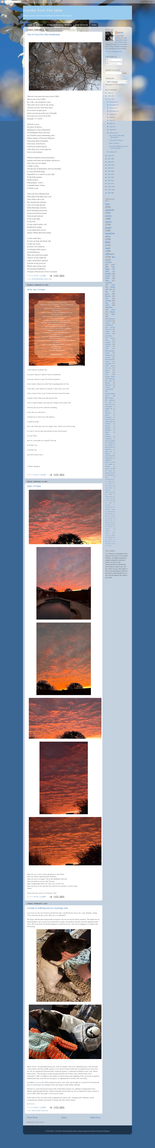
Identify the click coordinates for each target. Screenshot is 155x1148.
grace (107, 294)
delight (112, 312)
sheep (107, 370)
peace (106, 441)
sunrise (110, 539)
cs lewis (107, 498)
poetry (46, 279)
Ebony (107, 415)
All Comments (113, 64)
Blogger (106, 1131)
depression (108, 449)
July (111, 117)
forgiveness (110, 513)
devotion (107, 419)
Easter (107, 372)
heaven (107, 411)
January (112, 152)
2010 (109, 193)
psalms (107, 346)
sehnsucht (108, 413)
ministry (107, 528)
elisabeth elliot (109, 507)
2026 (109, 93)
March (112, 130)
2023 (109, 99)
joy (110, 368)
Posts (110, 60)
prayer (108, 227)
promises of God (110, 473)
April (111, 126)
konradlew (92, 1131)
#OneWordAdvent (109, 479)
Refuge (107, 383)
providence (108, 336)
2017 (109, 171)
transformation (110, 235)
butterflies (109, 307)
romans (113, 535)
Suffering (113, 492)
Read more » (31, 1104)
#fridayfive (108, 430)
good (113, 309)
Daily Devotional (82, 25)
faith (110, 402)
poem (106, 456)
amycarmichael (109, 496)
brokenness (108, 417)
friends (107, 334)
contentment (109, 325)
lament (107, 387)
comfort (107, 342)
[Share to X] (59, 276)
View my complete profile (113, 51)
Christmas (112, 379)
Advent (107, 323)
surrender (108, 282)
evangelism (108, 438)
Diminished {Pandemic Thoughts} (59, 25)
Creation (108, 262)
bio (113, 256)
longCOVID (109, 389)
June (111, 120)
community (112, 400)
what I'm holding (110, 272)
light (114, 468)
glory (106, 516)
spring (108, 537)
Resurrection (109, 398)
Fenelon (110, 483)
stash (107, 248)
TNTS (110, 494)
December (113, 102)
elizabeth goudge (110, 509)
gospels (113, 516)
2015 (109, 177)
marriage (107, 453)
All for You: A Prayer (36, 289)
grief (113, 284)
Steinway (108, 385)
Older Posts (95, 1117)
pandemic (107, 428)
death (110, 503)
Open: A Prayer (34, 486)
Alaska (107, 331)
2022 (109, 156)
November (113, 105)
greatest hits (108, 408)
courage (112, 327)
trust (50, 279)
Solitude (110, 464)
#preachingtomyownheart (110, 320)
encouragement (111, 511)
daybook (108, 344)
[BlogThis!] (57, 276)
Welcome (39, 25)
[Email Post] (50, 276)
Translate (120, 85)
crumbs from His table (43, 10)
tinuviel (120, 33)
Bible (108, 242)
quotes (108, 221)
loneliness (108, 423)
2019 (109, 165)
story (114, 537)
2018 (109, 168)
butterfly (107, 466)
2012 (109, 187)
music (107, 305)
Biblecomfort (111, 481)
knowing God (108, 522)
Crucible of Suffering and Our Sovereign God (47, 908)
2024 (109, 96)
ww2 (108, 545)
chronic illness (110, 376)
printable (107, 530)
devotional (107, 505)
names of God (109, 404)
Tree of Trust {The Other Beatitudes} (43, 34)
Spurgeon (108, 363)
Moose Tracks (36, 1110)
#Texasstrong (108, 458)
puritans (113, 441)
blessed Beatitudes (37, 279)
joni (109, 518)
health (112, 287)
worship (108, 300)
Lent (106, 374)
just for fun (110, 290)
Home (29, 25)
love (106, 298)
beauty (107, 432)
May (111, 123)
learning (107, 524)
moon (110, 471)
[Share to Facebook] (61, 276)
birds (113, 314)
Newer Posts (32, 1117)
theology (107, 541)
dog (106, 303)
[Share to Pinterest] (63, 276)
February (113, 133)
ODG (106, 492)
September (113, 111)
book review (110, 366)
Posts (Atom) (40, 1122)
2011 (109, 190)
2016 (109, 174)
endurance (108, 355)
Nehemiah (107, 490)
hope (107, 280)
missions (107, 426)
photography (108, 406)
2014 (109, 180)
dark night (112, 500)
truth (112, 456)
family (107, 276)
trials (42, 1110)
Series (94, 25)
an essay (38, 1082)
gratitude (109, 209)
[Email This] (55, 276)
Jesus (110, 381)
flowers (108, 296)
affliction (109, 253)
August (112, 114)
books (107, 278)
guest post (108, 451)
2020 (109, 162)
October (112, 108)
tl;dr (110, 329)
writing (107, 357)
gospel (107, 468)
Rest (114, 462)
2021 (109, 159)
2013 (109, 183)
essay (113, 264)
